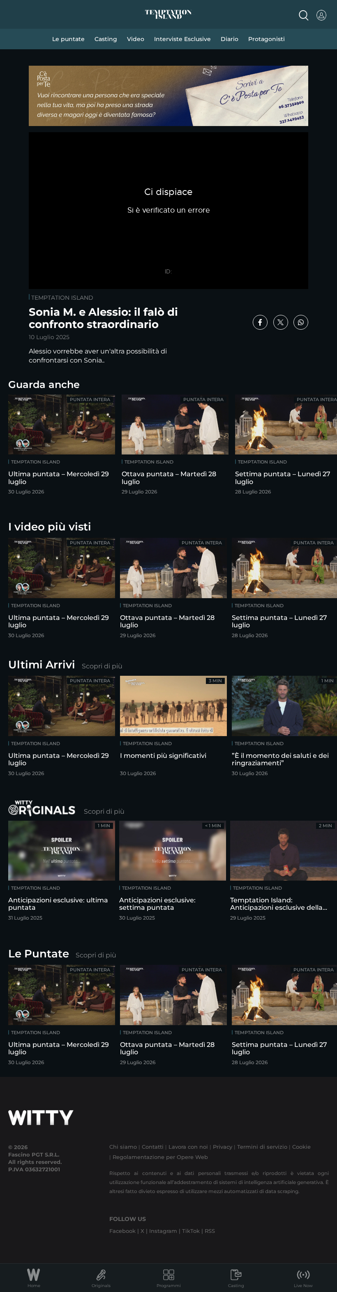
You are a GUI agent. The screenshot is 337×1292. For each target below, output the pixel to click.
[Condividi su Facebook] (260, 322)
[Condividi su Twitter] (280, 322)
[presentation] (310, 444)
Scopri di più (102, 666)
